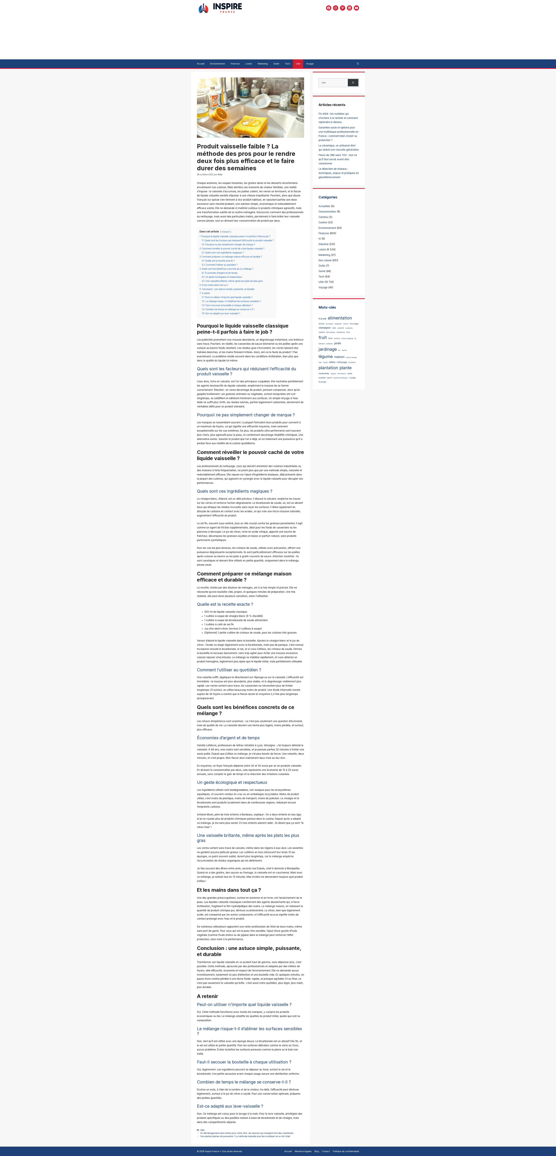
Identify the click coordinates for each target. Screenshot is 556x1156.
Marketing (263, 63)
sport (329, 378)
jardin (337, 343)
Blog (316, 1151)
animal (321, 324)
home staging (347, 338)
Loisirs (248, 63)
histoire (337, 338)
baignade (338, 324)
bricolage (354, 323)
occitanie (352, 362)
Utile (298, 63)
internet (322, 344)
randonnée (324, 373)
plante (346, 367)
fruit (323, 337)
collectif (340, 328)
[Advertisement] (278, 37)
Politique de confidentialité (346, 1151)
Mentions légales (303, 1151)
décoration (330, 332)
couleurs (349, 328)
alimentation (340, 317)
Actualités (324, 206)
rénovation (341, 374)
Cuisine (323, 222)
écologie (322, 382)
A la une (322, 318)
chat (334, 328)
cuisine (322, 332)
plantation (328, 367)
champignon (325, 327)
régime (333, 374)
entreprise (341, 332)
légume (326, 356)
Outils (322, 265)
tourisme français (340, 378)
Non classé (325, 260)
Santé (276, 63)
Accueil (200, 63)
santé (349, 373)
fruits (330, 338)
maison (339, 357)
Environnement (217, 63)
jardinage (328, 349)
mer (320, 362)
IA (320, 238)
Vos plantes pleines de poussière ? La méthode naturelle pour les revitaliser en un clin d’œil (245, 1136)
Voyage (310, 63)
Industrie (324, 244)
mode (325, 362)
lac (339, 350)
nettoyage (342, 362)
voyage (352, 378)
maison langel (351, 357)
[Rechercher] (353, 82)
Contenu (323, 217)
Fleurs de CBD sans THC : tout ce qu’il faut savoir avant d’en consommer (338, 159)
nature (332, 362)
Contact (326, 1151)
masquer (226, 232)
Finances (235, 63)
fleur (348, 332)
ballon (345, 324)
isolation (329, 344)
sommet (322, 378)
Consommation (327, 211)
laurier (344, 350)
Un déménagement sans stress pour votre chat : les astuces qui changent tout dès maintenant (246, 1133)
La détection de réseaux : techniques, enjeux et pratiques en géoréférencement (339, 173)
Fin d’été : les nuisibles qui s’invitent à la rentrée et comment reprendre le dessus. (338, 118)
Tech (287, 63)
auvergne (329, 324)
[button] (358, 63)
